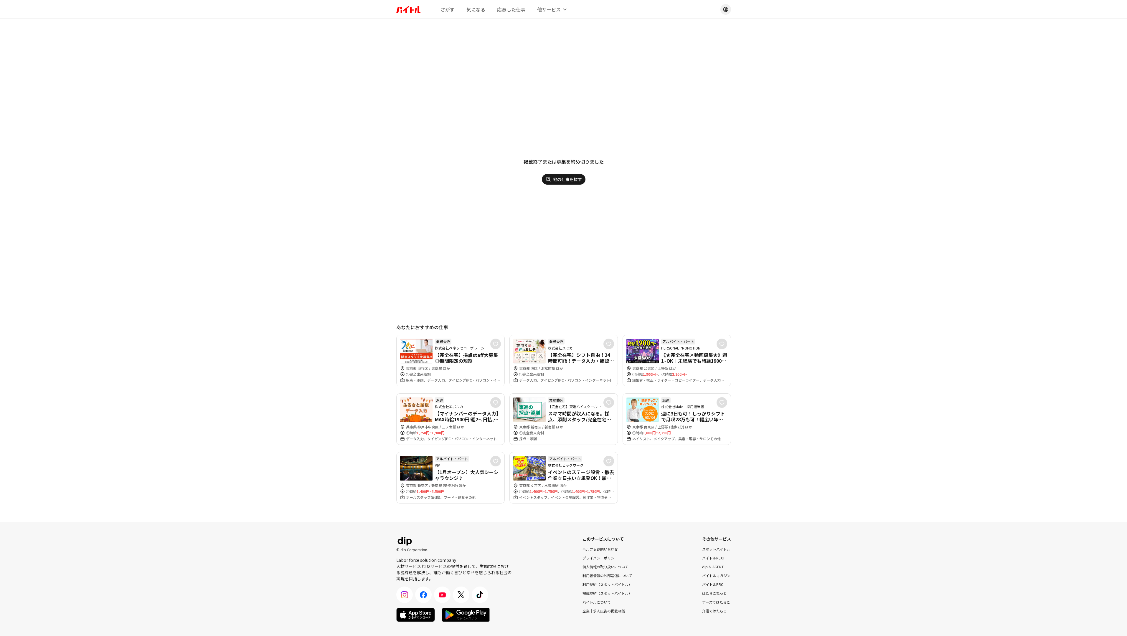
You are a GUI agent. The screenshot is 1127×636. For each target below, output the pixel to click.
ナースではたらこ (716, 601)
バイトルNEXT (713, 557)
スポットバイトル (716, 548)
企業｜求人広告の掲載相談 (604, 610)
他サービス (549, 9)
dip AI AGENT (713, 566)
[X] (461, 595)
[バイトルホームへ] (408, 9)
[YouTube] (442, 595)
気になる (475, 9)
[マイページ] (725, 9)
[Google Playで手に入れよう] (466, 615)
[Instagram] (404, 595)
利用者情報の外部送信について (607, 575)
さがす (447, 9)
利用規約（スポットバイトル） (607, 584)
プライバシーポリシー (600, 557)
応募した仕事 (511, 9)
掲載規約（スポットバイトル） (607, 593)
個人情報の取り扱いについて (605, 566)
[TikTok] (480, 595)
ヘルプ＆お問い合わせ (600, 548)
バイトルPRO (713, 584)
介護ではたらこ (714, 610)
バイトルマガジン (716, 575)
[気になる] (495, 344)
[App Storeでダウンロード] (415, 615)
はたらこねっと (714, 593)
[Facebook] (423, 595)
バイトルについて (597, 601)
